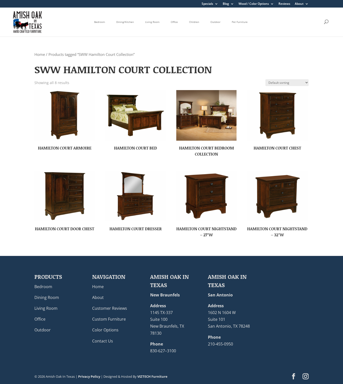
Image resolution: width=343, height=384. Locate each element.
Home (39, 54)
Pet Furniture (240, 22)
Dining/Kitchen (125, 22)
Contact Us (102, 341)
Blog (226, 4)
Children (194, 22)
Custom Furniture (109, 319)
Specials (207, 4)
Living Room (152, 22)
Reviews (284, 4)
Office (174, 22)
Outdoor (215, 22)
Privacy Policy (89, 376)
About (299, 4)
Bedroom (99, 22)
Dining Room (46, 297)
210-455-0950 (220, 344)
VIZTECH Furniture (152, 376)
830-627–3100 (163, 351)
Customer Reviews (109, 308)
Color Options (105, 330)
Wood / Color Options (254, 4)
